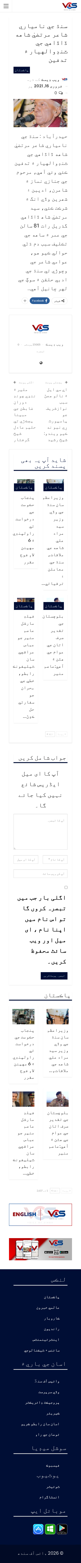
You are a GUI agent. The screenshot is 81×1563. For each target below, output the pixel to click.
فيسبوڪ (53, 1465)
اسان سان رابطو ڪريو (40, 1424)
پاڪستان (22, 70)
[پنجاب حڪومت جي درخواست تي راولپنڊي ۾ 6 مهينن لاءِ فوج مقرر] (23, 1016)
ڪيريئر (53, 1413)
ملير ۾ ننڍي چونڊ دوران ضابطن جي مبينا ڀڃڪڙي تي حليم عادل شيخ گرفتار (25, 414)
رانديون (52, 1329)
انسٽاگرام (49, 1497)
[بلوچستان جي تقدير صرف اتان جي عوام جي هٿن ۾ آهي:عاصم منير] (58, 1099)
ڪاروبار (52, 1318)
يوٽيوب (48, 1474)
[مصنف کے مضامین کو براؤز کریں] (40, 328)
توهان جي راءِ (47, 1435)
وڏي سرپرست (49, 1392)
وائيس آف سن (49, 1381)
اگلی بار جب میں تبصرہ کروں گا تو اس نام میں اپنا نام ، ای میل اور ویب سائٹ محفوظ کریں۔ (41, 929)
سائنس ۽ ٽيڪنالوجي (42, 1350)
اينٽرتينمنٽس (46, 1340)
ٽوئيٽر (53, 1487)
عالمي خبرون (48, 1308)
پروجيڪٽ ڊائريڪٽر (42, 1402)
